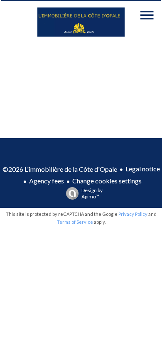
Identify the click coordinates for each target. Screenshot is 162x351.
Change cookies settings (107, 181)
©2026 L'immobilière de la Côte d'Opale (59, 169)
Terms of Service (75, 222)
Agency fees (46, 181)
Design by (92, 193)
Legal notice (142, 169)
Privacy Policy (132, 214)
